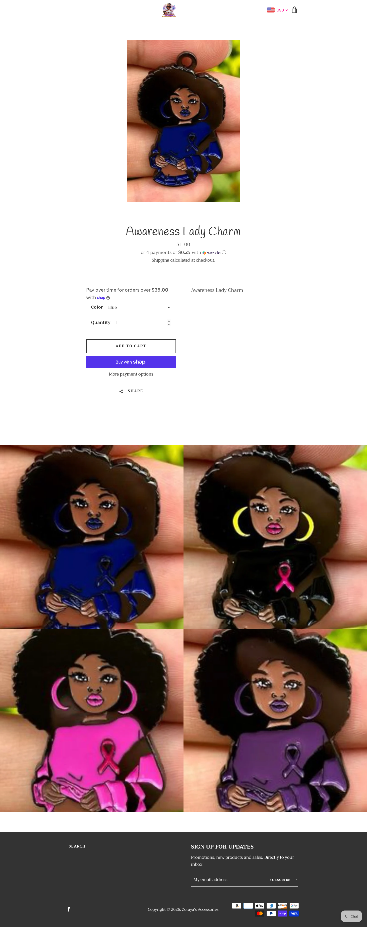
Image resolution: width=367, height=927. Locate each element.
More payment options (131, 374)
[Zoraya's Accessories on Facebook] (68, 909)
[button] (183, 252)
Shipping (160, 260)
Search (77, 846)
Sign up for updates (222, 847)
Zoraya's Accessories (200, 909)
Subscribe (281, 879)
